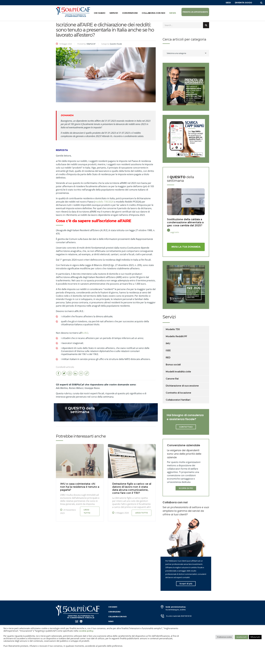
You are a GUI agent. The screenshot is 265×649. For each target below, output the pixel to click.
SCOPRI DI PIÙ (186, 488)
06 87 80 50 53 (186, 616)
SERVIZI (113, 13)
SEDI (228, 2)
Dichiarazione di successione (182, 385)
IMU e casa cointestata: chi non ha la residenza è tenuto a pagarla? (79, 486)
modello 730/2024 (104, 201)
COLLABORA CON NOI (153, 13)
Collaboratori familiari (178, 400)
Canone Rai (172, 378)
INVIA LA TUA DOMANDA (185, 247)
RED (168, 357)
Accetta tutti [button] (241, 637)
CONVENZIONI (130, 13)
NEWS (172, 13)
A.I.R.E (85, 332)
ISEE (168, 350)
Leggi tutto (87, 511)
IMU (168, 343)
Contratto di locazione (178, 392)
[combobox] (186, 53)
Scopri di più (185, 583)
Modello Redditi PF (176, 336)
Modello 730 (173, 329)
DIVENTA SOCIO (243, 2)
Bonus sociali (173, 364)
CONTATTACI (186, 427)
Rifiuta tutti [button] (255, 637)
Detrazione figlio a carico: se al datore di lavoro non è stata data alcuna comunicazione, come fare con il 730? (131, 488)
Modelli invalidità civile (178, 371)
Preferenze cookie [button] (224, 637)
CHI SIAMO (99, 13)
